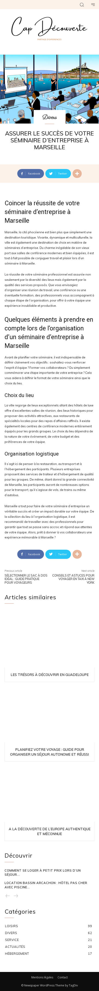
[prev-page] (8, 896)
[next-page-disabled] (15, 896)
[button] (81, 4)
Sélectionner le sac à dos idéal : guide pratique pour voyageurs (26, 579)
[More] (77, 173)
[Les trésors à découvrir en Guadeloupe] (49, 639)
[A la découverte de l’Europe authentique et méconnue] (49, 793)
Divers (49, 117)
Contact (63, 977)
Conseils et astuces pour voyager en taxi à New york (73, 579)
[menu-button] (93, 4)
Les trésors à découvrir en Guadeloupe (50, 675)
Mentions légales (42, 977)
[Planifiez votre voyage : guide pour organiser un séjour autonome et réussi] (49, 713)
